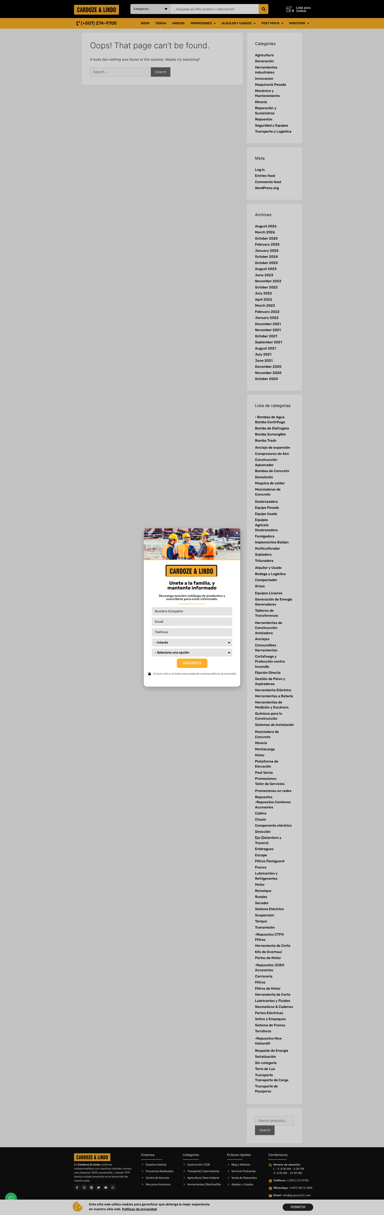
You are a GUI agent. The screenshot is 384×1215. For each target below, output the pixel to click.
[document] (192, 607)
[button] (237, 533)
